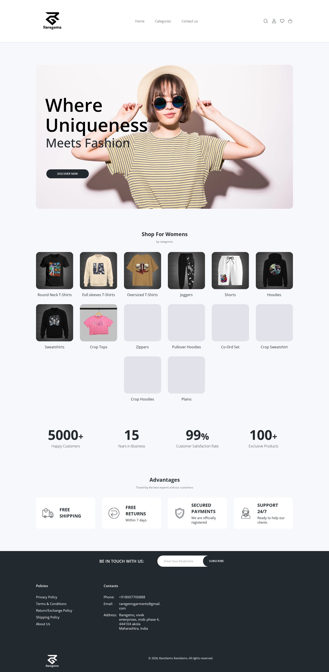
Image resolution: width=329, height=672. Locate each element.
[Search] (266, 21)
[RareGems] (52, 21)
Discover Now (67, 174)
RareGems (166, 658)
